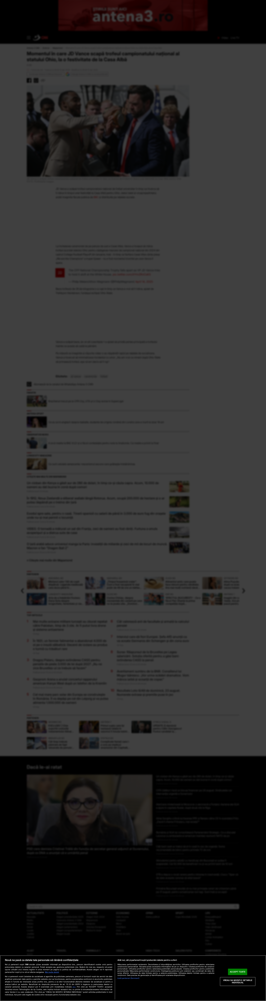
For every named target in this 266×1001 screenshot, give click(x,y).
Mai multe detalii (52, 972)
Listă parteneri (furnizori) (128, 978)
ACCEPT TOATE (237, 971)
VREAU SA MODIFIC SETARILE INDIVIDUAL (237, 981)
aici (74, 987)
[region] (133, 978)
